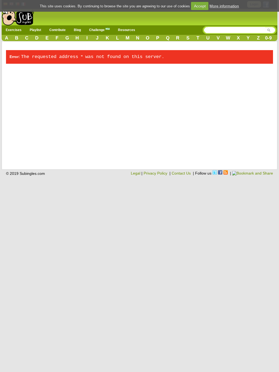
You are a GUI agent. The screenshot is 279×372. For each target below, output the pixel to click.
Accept (200, 6)
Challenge (97, 30)
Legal (135, 173)
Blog (77, 30)
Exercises (14, 30)
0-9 (268, 38)
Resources (126, 30)
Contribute (57, 30)
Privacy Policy (155, 173)
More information (224, 6)
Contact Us (181, 173)
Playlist (35, 30)
